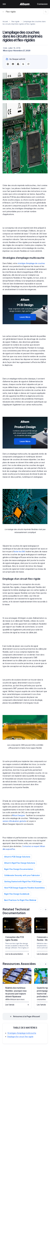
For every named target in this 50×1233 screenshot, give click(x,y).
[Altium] (25, 4)
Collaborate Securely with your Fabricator (22, 875)
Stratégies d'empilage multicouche (21, 1033)
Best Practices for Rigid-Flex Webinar (20, 900)
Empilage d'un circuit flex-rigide (20, 1036)
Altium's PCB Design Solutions (17, 857)
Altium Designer (19, 815)
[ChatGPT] (8, 64)
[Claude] (18, 64)
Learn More (25, 317)
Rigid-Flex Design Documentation (18, 869)
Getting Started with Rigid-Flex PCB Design (22, 881)
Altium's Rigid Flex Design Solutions (19, 863)
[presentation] (45, 910)
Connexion (42, 4)
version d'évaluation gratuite (14, 821)
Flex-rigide (11, 11)
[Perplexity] (13, 64)
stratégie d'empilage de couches (31, 263)
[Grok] (28, 64)
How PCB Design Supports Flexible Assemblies (24, 888)
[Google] (23, 64)
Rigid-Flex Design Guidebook (16, 894)
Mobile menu (4, 4)
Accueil (5, 21)
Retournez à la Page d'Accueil (26, 1016)
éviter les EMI (19, 551)
